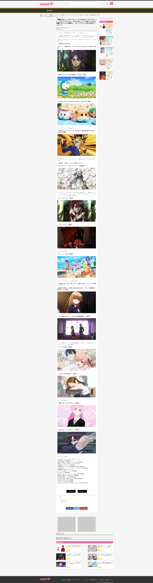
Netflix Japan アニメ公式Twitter (64, 460)
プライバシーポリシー (76, 579)
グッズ (107, 36)
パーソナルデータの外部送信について (90, 579)
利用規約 (69, 579)
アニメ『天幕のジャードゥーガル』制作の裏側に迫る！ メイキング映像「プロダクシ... (73, 555)
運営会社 (64, 579)
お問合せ (102, 579)
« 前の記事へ (71, 491)
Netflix (64, 501)
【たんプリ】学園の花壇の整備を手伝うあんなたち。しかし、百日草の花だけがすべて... (105, 563)
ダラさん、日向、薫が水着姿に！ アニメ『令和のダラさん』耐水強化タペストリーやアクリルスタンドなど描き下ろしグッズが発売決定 (109, 41)
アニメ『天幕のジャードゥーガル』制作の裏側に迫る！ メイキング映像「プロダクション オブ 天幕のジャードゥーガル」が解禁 (109, 76)
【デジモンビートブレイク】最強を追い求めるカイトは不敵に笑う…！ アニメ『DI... (73, 563)
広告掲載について (109, 579)
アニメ (64, 499)
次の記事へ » (82, 491)
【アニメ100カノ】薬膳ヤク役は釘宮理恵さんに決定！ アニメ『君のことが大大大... (73, 546)
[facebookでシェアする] (69, 508)
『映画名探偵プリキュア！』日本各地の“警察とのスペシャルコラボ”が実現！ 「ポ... (105, 546)
